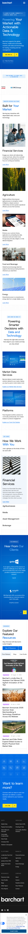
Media (17, 861)
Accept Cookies (14, 931)
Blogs (2, 883)
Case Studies (4, 880)
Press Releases (19, 885)
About (17, 877)
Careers (17, 880)
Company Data (5, 841)
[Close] (26, 915)
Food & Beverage (20, 863)
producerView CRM (6, 861)
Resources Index (5, 877)
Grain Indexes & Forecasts (5, 830)
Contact (18, 888)
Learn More (6, 502)
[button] (24, 3)
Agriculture (18, 858)
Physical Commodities (6, 827)
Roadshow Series (20, 883)
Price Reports (4, 888)
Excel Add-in (4, 858)
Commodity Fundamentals (4, 835)
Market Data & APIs (20, 824)
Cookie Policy (19, 926)
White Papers (4, 885)
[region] (14, 923)
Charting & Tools (20, 827)
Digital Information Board (5, 864)
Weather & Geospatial (6, 844)
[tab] (6, 654)
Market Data (4, 824)
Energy (17, 866)
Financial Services (20, 855)
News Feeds (4, 839)
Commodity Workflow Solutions (21, 830)
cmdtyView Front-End (6, 855)
